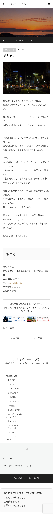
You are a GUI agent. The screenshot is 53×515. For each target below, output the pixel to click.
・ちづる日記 (11, 433)
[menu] (49, 4)
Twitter (26, 448)
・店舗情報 (10, 406)
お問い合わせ (8, 458)
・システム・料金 (13, 401)
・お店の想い (11, 397)
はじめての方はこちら (15, 497)
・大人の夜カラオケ (14, 421)
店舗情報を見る (11, 501)
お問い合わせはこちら (15, 505)
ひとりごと (9, 50)
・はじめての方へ (13, 389)
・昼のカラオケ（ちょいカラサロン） (14, 415)
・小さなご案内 (12, 393)
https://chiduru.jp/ (15, 283)
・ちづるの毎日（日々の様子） (12, 427)
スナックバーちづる (14, 4)
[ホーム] (4, 38)
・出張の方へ (11, 380)
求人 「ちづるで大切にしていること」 (18, 466)
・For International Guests (12, 438)
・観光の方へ (11, 384)
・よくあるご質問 (13, 410)
